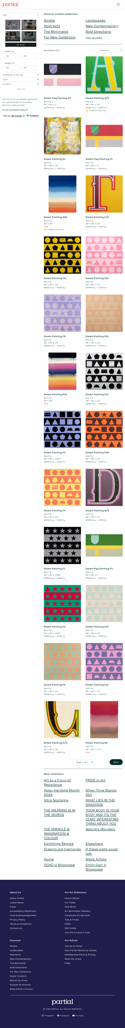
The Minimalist (56, 31)
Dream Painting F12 (97, 278)
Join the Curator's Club (77, 932)
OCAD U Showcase (59, 864)
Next (116, 762)
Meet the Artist (73, 958)
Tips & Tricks (72, 919)
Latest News (17, 902)
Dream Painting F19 (97, 626)
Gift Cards (70, 928)
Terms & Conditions (21, 923)
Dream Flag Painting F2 (57, 98)
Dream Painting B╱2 (97, 510)
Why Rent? (70, 906)
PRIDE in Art (95, 780)
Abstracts (52, 25)
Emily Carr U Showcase (96, 866)
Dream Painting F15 (97, 394)
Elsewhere (94, 843)
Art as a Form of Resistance (57, 782)
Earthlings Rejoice (59, 843)
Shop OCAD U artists (21, 988)
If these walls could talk (102, 851)
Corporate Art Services (77, 915)
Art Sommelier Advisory (78, 910)
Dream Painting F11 (55, 278)
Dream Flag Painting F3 (99, 568)
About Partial (17, 898)
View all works (94, 37)
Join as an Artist (73, 945)
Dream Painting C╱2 (56, 742)
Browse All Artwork (20, 984)
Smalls (49, 20)
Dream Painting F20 (97, 452)
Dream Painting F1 (54, 568)
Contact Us (16, 928)
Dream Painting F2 (55, 626)
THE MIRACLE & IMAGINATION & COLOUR (57, 833)
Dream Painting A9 (96, 742)
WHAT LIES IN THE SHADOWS (100, 802)
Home (49, 859)
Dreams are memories (62, 848)
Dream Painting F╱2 (97, 217)
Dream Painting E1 (54, 159)
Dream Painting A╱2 (97, 98)
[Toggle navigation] (118, 4)
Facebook (64, 1015)
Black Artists (96, 859)
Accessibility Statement (23, 910)
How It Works (72, 898)
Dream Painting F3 (55, 452)
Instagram (49, 1015)
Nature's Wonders (100, 828)
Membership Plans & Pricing (80, 954)
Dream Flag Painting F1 (99, 159)
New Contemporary (102, 25)
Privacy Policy (17, 919)
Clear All (21, 89)
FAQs (67, 923)
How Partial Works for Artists (81, 950)
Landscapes (95, 20)
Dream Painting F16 (97, 336)
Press (13, 906)
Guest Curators (18, 975)
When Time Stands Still (101, 792)
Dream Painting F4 (55, 510)
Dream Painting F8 (55, 684)
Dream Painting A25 (55, 217)
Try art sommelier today (14, 110)
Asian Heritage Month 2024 (62, 792)
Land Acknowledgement (23, 915)
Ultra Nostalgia (56, 800)
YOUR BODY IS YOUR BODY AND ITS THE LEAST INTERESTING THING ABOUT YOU (102, 817)
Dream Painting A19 (55, 394)
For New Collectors (60, 37)
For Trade (70, 902)
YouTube (79, 1015)
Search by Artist (19, 980)
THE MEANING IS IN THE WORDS (59, 812)
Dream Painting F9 (55, 336)
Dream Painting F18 (97, 684)
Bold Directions (98, 31)
